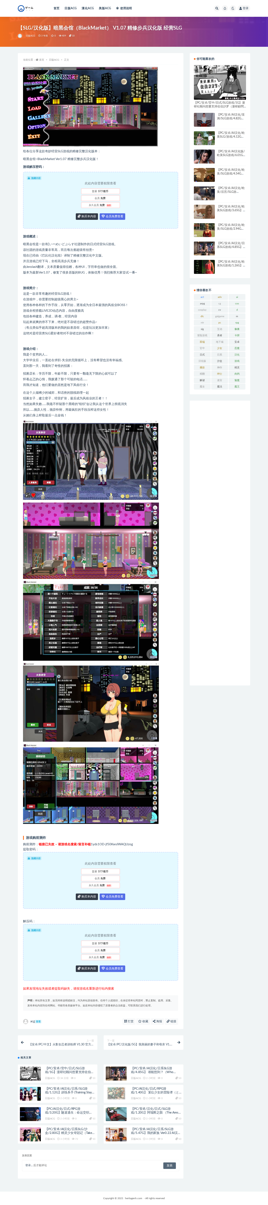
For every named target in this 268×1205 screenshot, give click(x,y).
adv (220, 297)
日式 (202, 354)
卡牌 (237, 335)
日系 (219, 354)
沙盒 (219, 361)
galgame (219, 316)
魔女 (202, 386)
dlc (202, 316)
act (202, 297)
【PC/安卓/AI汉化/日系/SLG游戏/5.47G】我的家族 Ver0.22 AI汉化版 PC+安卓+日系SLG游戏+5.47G (156, 1133)
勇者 (219, 335)
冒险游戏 (202, 335)
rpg (237, 322)
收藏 (145, 1021)
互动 (219, 329)
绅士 (219, 374)
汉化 (237, 354)
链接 (173, 1021)
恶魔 (237, 348)
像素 (237, 329)
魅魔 (237, 380)
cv (219, 310)
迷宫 (219, 380)
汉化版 (202, 361)
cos (237, 303)
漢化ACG (88, 8)
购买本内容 (88, 216)
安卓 (237, 342)
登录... (29, 1165)
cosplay (202, 310)
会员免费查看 (114, 216)
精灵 (237, 367)
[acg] (20, 36)
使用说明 (126, 8)
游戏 (237, 361)
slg (202, 329)
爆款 (202, 367)
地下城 (219, 342)
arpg (202, 303)
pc (219, 322)
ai (237, 297)
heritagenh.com (133, 1198)
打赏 (130, 1021)
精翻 (202, 374)
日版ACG (70, 8)
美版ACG (105, 8)
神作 (219, 367)
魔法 (219, 386)
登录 (246, 8)
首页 (56, 8)
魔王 (237, 386)
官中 (202, 348)
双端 (202, 342)
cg (219, 303)
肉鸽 (237, 374)
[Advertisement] (220, 543)
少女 (219, 348)
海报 (158, 1021)
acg (35, 1021)
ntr (202, 322)
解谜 (202, 380)
